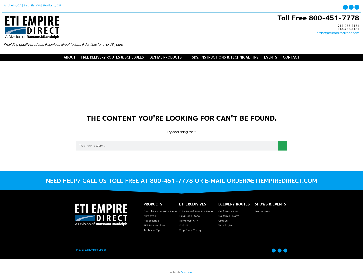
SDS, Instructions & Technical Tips (225, 57)
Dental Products (166, 57)
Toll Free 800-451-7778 (318, 18)
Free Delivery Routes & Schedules (112, 57)
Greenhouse (187, 272)
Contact (291, 57)
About (70, 57)
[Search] (282, 146)
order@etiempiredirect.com (337, 33)
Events (270, 57)
